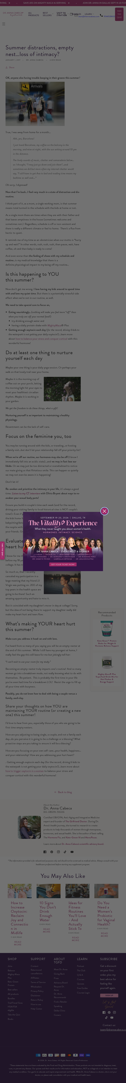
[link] (63, 541)
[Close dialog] (104, 511)
